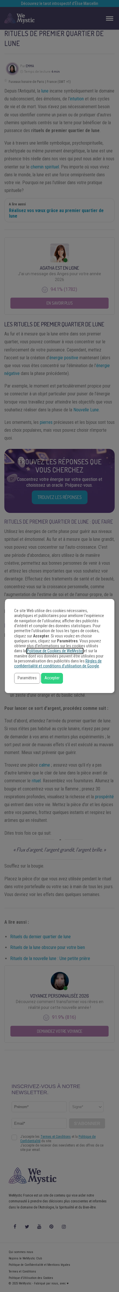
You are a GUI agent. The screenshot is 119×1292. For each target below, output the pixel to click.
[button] (27, 678)
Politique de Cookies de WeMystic (55, 650)
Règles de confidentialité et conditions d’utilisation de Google (58, 664)
